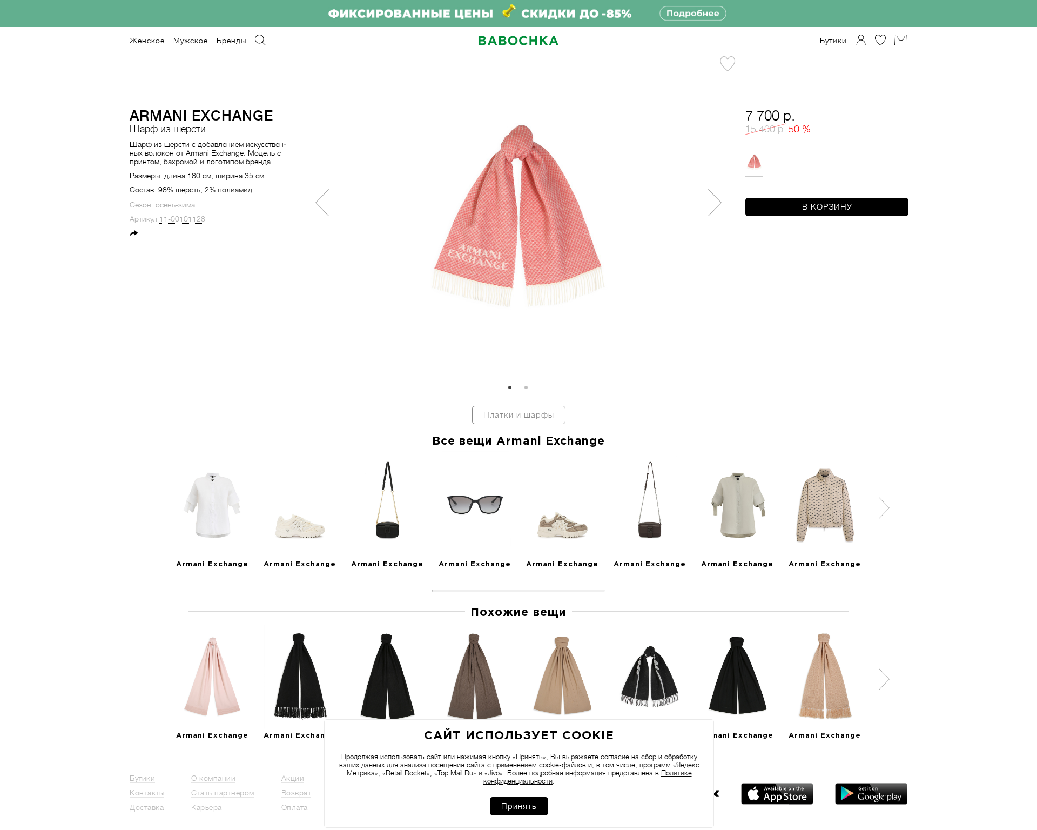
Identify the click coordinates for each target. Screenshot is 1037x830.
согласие (615, 757)
